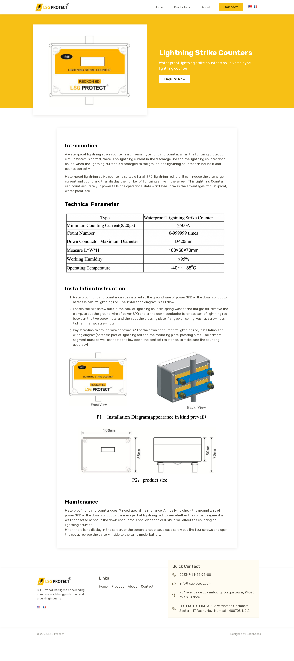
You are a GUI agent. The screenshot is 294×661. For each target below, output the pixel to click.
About (206, 7)
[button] (231, 7)
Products (180, 7)
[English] (250, 6)
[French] (255, 6)
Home (159, 7)
